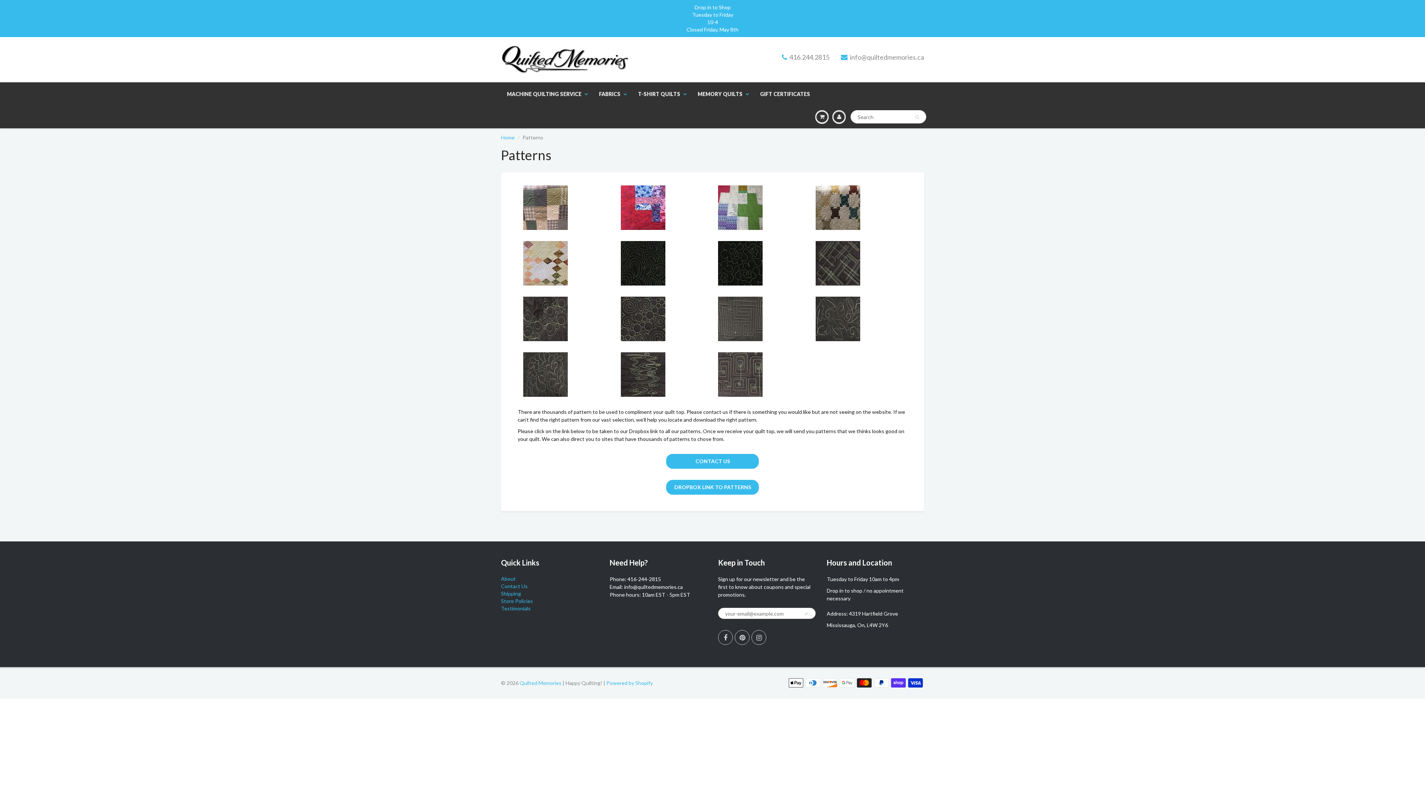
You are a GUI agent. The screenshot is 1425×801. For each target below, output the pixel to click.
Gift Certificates (785, 94)
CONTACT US (712, 461)
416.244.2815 (809, 57)
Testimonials (516, 608)
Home (508, 137)
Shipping (511, 593)
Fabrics (609, 94)
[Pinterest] (742, 637)
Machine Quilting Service (544, 94)
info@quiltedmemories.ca (887, 57)
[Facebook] (725, 637)
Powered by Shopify (629, 683)
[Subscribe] (806, 614)
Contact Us (514, 586)
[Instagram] (758, 637)
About (508, 579)
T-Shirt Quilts (659, 94)
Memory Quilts (720, 94)
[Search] (917, 117)
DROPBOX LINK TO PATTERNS (712, 487)
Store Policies (517, 601)
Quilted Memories (540, 683)
